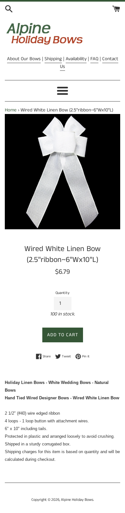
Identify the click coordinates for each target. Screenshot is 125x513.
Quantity (62, 293)
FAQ (94, 58)
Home (11, 110)
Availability (76, 58)
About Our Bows (24, 58)
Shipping (53, 58)
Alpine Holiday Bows (77, 499)
